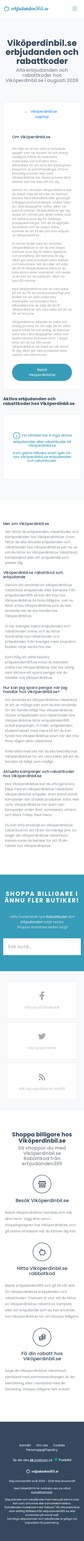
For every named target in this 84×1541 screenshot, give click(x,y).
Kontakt (25, 1445)
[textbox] (42, 947)
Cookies (59, 1445)
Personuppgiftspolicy (42, 1450)
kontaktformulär (41, 1492)
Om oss (42, 1445)
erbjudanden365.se (29, 9)
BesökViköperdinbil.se (42, 372)
